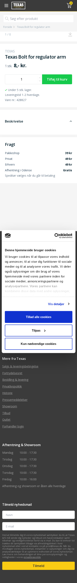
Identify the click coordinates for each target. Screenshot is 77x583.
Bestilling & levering (15, 380)
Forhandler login (13, 426)
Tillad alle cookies (38, 317)
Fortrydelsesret (12, 373)
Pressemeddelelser (15, 400)
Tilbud (6, 413)
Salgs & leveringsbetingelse (20, 366)
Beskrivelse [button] (14, 121)
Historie (7, 393)
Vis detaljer (56, 304)
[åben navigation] (5, 5)
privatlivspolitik (32, 557)
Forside (7, 27)
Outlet (6, 420)
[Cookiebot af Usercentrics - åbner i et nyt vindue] (54, 235)
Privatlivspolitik (12, 386)
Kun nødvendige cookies (38, 343)
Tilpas (36, 330)
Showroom (9, 406)
